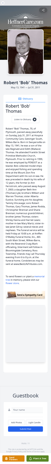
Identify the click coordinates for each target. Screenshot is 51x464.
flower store (12, 283)
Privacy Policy (17, 451)
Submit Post (25, 429)
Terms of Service (33, 451)
